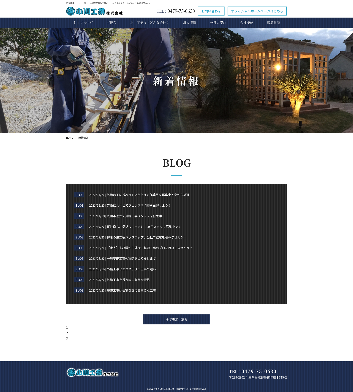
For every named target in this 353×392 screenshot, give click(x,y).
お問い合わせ (211, 11)
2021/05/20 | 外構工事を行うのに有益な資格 (119, 279)
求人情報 (189, 22)
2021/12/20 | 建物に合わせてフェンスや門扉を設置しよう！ (130, 205)
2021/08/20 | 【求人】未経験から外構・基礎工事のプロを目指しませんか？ (141, 248)
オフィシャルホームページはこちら (257, 11)
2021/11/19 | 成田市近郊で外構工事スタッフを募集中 (125, 216)
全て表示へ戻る (176, 319)
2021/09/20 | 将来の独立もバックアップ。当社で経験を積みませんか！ (138, 237)
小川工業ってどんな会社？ (149, 22)
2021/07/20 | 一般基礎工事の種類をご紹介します (122, 258)
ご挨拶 (111, 22)
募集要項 (273, 22)
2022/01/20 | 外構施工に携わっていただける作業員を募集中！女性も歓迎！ (140, 195)
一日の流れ (218, 22)
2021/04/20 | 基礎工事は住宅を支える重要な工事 (122, 290)
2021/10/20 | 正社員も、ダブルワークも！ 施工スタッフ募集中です (135, 226)
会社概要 (246, 22)
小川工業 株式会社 (175, 388)
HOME (69, 137)
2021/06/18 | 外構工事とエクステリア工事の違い (122, 269)
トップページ (83, 22)
